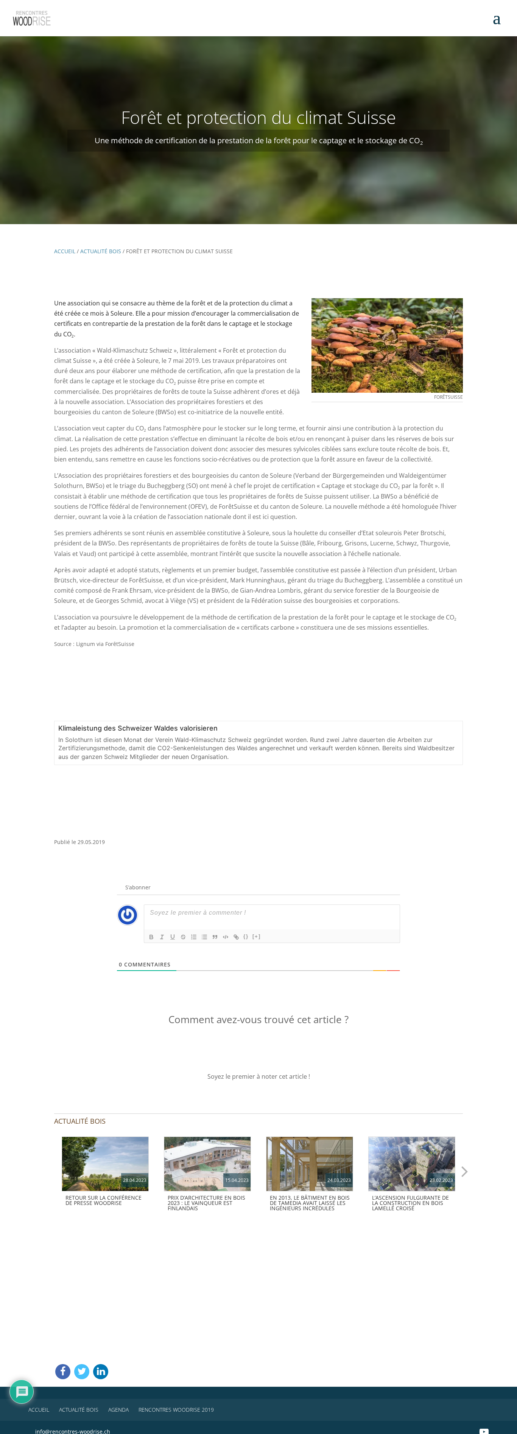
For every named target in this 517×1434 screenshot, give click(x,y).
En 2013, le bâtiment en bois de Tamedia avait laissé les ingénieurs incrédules (310, 1203)
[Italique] (162, 937)
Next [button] (464, 1170)
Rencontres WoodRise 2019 (176, 1409)
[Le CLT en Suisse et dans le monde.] (412, 1164)
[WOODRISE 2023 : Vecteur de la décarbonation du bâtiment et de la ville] (105, 1164)
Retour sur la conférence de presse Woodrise (103, 1200)
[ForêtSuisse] (387, 345)
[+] (256, 936)
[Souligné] (172, 937)
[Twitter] (81, 1371)
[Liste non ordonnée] (204, 937)
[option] (105, 1173)
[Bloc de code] (225, 937)
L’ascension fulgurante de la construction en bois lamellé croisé (410, 1203)
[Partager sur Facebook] (62, 1371)
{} (246, 936)
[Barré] (183, 937)
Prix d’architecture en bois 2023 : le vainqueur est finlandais (206, 1203)
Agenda (118, 1409)
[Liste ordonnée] (193, 937)
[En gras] (151, 937)
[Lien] (236, 937)
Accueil (64, 251)
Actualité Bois (100, 251)
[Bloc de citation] (215, 937)
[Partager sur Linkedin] (100, 1371)
